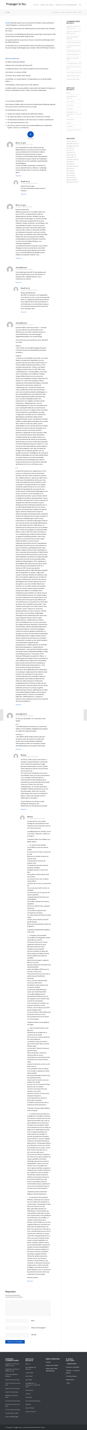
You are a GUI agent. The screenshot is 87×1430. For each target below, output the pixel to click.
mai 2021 (69, 150)
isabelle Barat (70, 26)
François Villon (76, 75)
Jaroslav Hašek (70, 101)
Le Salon (78, 42)
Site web (33, 1334)
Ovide (7, 12)
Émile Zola (28, 1404)
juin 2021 (69, 148)
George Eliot (70, 126)
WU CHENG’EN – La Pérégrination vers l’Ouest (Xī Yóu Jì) (74, 113)
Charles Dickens (70, 119)
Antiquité (69, 12)
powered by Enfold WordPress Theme (34, 1427)
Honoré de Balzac (30, 1408)
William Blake (76, 79)
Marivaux (69, 93)
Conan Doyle (78, 72)
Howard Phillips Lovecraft (74, 27)
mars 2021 (70, 153)
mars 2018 (70, 175)
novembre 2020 (71, 159)
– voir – (68, 1383)
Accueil (63, 12)
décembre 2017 (71, 182)
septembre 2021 (72, 146)
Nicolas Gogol (70, 105)
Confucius (69, 123)
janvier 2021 (70, 157)
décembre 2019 (71, 166)
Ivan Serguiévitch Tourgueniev (74, 130)
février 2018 (70, 177)
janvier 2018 (70, 180)
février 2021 (70, 155)
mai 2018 (69, 171)
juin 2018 (69, 168)
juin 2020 (69, 162)
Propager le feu (17, 1427)
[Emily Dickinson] (1, 715)
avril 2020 (70, 164)
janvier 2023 (70, 141)
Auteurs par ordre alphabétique (51, 1370)
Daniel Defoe (70, 109)
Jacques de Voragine (31, 1411)
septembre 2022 (72, 144)
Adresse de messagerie (38, 1328)
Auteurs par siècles (52, 1365)
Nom (33, 1321)
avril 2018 (70, 173)
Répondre (18, 176)
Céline (77, 54)
